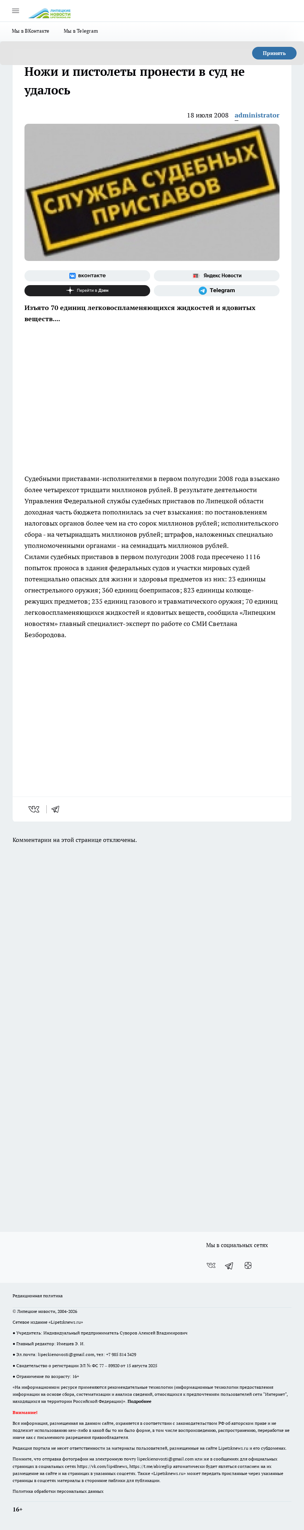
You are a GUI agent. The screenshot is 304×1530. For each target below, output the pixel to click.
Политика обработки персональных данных (58, 1491)
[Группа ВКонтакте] (87, 275)
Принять (274, 53)
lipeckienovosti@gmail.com (66, 1354)
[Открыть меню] (15, 10)
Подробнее (139, 1401)
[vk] (34, 809)
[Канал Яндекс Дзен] (87, 290)
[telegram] (57, 809)
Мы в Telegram (81, 31)
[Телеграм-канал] (217, 290)
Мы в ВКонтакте (31, 31)
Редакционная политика (38, 1295)
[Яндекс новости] (217, 275)
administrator (257, 115)
